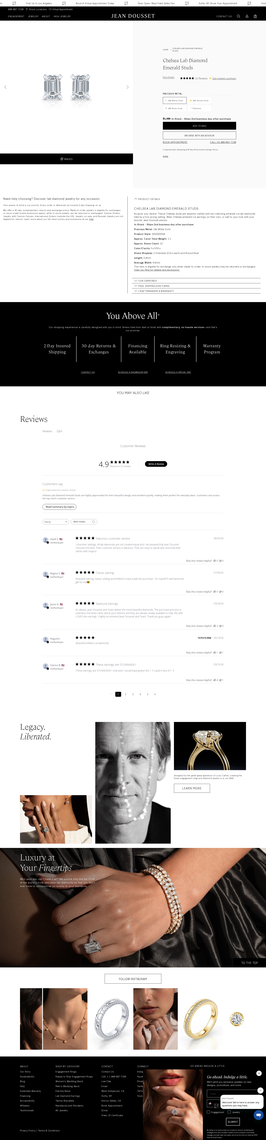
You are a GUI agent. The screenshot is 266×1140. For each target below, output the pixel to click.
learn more (192, 788)
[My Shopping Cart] (255, 16)
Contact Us (107, 1071)
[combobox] (55, 521)
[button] (65, 1019)
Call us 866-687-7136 (223, 142)
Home (165, 49)
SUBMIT (233, 1121)
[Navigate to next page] (155, 694)
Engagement (16, 16)
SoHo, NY (106, 1095)
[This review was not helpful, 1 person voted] (220, 652)
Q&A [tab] (59, 431)
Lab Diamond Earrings (68, 1095)
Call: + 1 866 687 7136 (113, 1076)
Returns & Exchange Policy (206, 149)
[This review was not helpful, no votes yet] (220, 560)
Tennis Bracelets (65, 1100)
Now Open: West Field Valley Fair (117, 3)
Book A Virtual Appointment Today (56, 3)
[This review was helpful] (215, 626)
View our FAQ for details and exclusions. (157, 269)
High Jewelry (62, 16)
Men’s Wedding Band (67, 1086)
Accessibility (27, 1100)
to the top (249, 963)
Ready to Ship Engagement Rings (74, 1076)
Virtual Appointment (62, 9)
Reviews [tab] (47, 431)
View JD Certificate (112, 1115)
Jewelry (33, 16)
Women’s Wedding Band (69, 1081)
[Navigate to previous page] (111, 694)
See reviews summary (224, 78)
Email (104, 1086)
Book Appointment (175, 142)
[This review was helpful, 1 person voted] (215, 652)
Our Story (25, 1071)
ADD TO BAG (199, 125)
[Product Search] (238, 16)
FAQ (91, 219)
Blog (22, 1081)
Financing (25, 1095)
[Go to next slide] (127, 87)
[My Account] (247, 16)
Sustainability (27, 1076)
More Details (168, 77)
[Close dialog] (259, 1073)
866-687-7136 (15, 9)
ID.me (104, 1110)
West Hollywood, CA (112, 1090)
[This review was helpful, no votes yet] (215, 560)
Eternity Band (63, 1090)
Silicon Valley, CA (111, 1100)
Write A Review (156, 463)
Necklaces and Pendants (69, 1105)
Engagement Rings (66, 1071)
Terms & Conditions (49, 1130)
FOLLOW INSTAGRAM (133, 979)
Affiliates (25, 1105)
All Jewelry (62, 1110)
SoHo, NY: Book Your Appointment (179, 3)
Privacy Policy (28, 1130)
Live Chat (106, 1081)
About (46, 16)
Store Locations (38, 9)
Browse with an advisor (199, 135)
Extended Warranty (30, 1090)
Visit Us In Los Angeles (235, 3)
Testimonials (27, 1110)
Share (165, 156)
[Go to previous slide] (5, 87)
